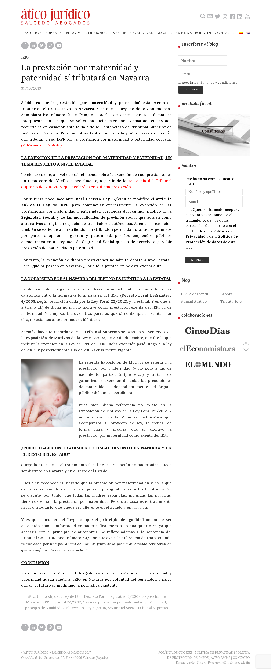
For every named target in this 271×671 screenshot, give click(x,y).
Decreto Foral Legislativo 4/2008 (112, 596)
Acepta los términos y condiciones (209, 82)
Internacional (138, 33)
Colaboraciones (102, 33)
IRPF (25, 57)
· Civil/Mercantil (193, 294)
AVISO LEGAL (220, 658)
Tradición (31, 33)
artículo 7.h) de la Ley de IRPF (57, 596)
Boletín (203, 33)
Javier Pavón (196, 662)
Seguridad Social (122, 608)
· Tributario (229, 301)
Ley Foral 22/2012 (65, 602)
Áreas (51, 33)
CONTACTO (241, 658)
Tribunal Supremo (152, 608)
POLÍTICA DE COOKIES (175, 652)
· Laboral (226, 294)
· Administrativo (193, 301)
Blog (71, 33)
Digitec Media (240, 662)
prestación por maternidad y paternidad (132, 602)
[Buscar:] (202, 16)
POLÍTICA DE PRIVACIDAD (214, 652)
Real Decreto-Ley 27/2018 (84, 608)
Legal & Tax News (174, 33)
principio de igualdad (43, 608)
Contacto (225, 33)
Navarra (89, 602)
